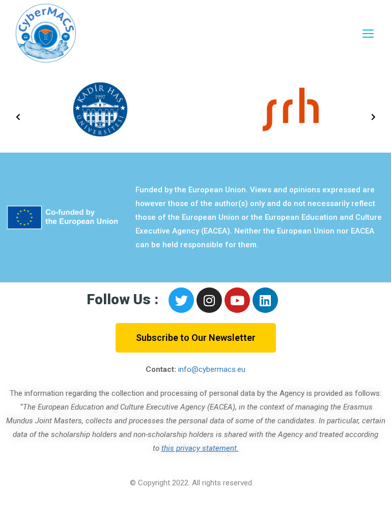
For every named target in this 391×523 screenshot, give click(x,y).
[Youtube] (237, 300)
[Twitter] (181, 300)
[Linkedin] (265, 300)
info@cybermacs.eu (211, 369)
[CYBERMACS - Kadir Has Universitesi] (45, 33)
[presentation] (17, 117)
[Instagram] (209, 300)
